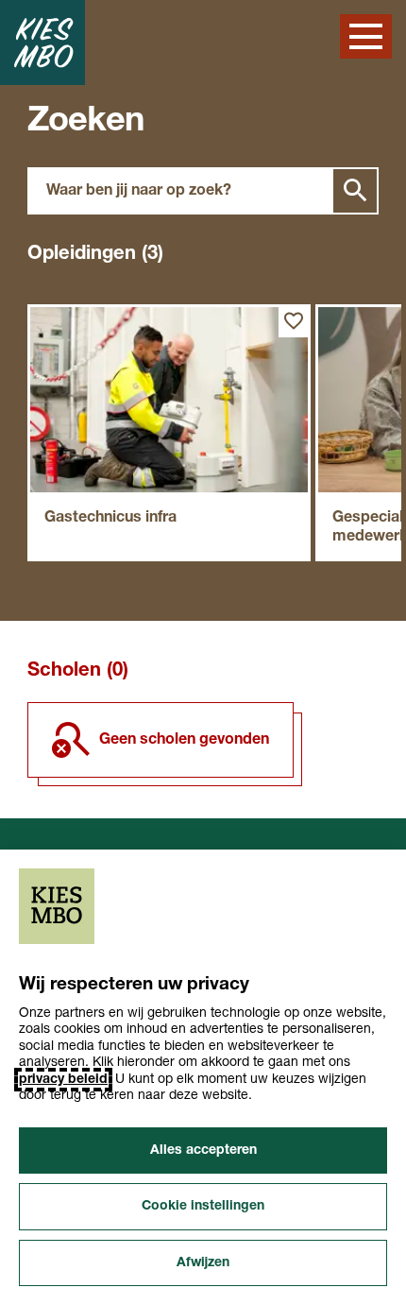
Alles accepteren (203, 1150)
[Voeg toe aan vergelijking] (294, 321)
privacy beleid (63, 1080)
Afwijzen (203, 1263)
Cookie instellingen (203, 1206)
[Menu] (366, 36)
